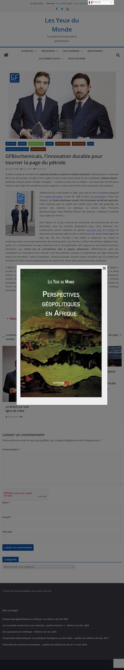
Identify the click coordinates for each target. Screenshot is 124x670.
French (96, 2)
